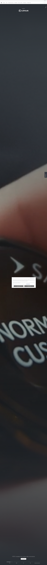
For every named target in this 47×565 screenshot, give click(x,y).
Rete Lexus (45, 0)
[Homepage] (1, 2)
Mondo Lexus (29, 2)
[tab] (10, 563)
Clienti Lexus (24, 2)
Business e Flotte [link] (20, 2)
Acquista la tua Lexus (11, 2)
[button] (45, 7)
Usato (6, 2)
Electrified (16, 2)
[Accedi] (44, 2)
